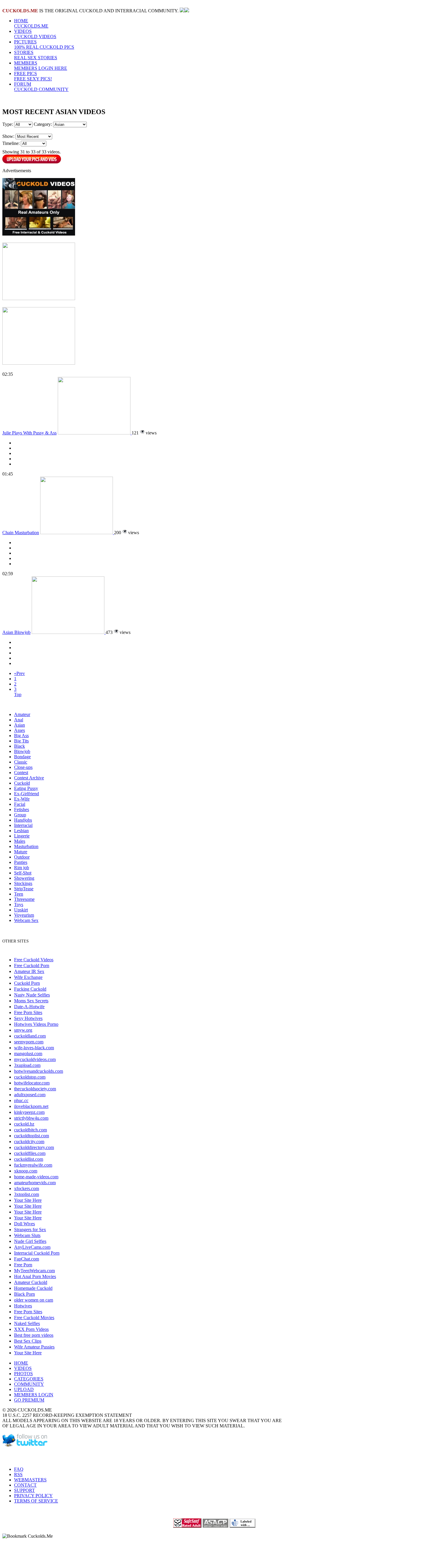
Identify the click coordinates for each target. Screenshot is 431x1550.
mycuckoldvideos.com (35, 1059)
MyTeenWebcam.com (34, 1270)
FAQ (18, 1469)
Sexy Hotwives (28, 1018)
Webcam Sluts (27, 1235)
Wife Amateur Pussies (34, 1346)
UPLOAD (24, 1389)
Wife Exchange (28, 977)
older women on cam (33, 1299)
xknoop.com (25, 1170)
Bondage (22, 756)
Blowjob (22, 751)
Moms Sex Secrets (31, 1000)
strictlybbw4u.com (31, 1118)
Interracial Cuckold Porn (37, 1253)
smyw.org (23, 1030)
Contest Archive (29, 777)
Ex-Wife (22, 798)
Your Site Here (28, 1200)
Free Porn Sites (28, 1012)
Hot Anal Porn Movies (35, 1276)
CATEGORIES (28, 1378)
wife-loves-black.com (34, 1047)
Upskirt (21, 909)
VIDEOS (35, 34)
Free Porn (23, 1264)
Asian (19, 724)
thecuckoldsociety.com (35, 1088)
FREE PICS (33, 76)
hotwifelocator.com (32, 1082)
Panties (20, 862)
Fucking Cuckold (30, 988)
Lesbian (21, 830)
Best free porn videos (33, 1335)
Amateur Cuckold (30, 1282)
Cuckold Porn (27, 983)
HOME (31, 23)
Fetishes (21, 809)
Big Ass (21, 735)
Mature (20, 851)
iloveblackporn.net (31, 1106)
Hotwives (23, 1305)
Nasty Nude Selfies (32, 994)
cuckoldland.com (30, 1035)
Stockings (23, 883)
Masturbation (26, 846)
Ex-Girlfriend (26, 793)
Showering (24, 878)
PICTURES (44, 44)
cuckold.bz (24, 1123)
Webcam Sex (26, 920)
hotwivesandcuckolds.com (38, 1071)
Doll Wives (24, 1223)
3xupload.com (27, 1065)
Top (17, 694)
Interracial (23, 825)
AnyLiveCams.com (32, 1247)
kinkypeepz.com (29, 1112)
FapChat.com (26, 1258)
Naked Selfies (27, 1323)
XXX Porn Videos (31, 1329)
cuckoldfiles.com (29, 1153)
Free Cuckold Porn (31, 965)
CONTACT (25, 1485)
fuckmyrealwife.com (33, 1164)
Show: (8, 136)
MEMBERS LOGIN (33, 1394)
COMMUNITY (29, 1384)
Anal (18, 719)
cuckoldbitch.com (30, 1129)
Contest (21, 772)
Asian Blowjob (16, 632)
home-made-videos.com (36, 1176)
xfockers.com (26, 1188)
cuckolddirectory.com (34, 1147)
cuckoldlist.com (28, 1159)
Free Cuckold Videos (33, 959)
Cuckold (22, 783)
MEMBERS (40, 65)
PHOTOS (23, 1373)
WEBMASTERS (30, 1479)
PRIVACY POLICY (33, 1495)
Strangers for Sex (30, 1229)
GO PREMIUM (29, 1399)
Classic (20, 761)
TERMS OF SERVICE (36, 1500)
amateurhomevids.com (35, 1182)
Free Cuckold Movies (34, 1317)
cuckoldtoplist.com (31, 1135)
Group (20, 814)
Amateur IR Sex (29, 971)
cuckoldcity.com (29, 1141)
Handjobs (23, 820)
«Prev (19, 673)
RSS (18, 1474)
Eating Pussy (26, 788)
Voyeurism (24, 915)
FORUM (41, 87)
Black (19, 746)
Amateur (22, 714)
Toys (18, 904)
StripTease (23, 888)
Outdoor (22, 856)
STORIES (35, 55)
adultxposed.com (29, 1094)
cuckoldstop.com (29, 1076)
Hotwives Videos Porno (36, 1024)
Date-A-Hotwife (29, 1006)
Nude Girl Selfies (30, 1241)
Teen (18, 893)
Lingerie (22, 835)
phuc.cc (21, 1100)
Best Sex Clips (27, 1341)
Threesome (24, 899)
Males (19, 841)
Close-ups (23, 767)
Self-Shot (22, 872)
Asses (19, 730)
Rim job (21, 867)
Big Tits (21, 740)
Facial (19, 804)
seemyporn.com (28, 1041)
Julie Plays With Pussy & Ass (29, 432)
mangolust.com (28, 1053)
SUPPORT (24, 1490)
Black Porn (24, 1294)
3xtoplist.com (26, 1194)
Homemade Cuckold (33, 1288)
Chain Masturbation (20, 532)
